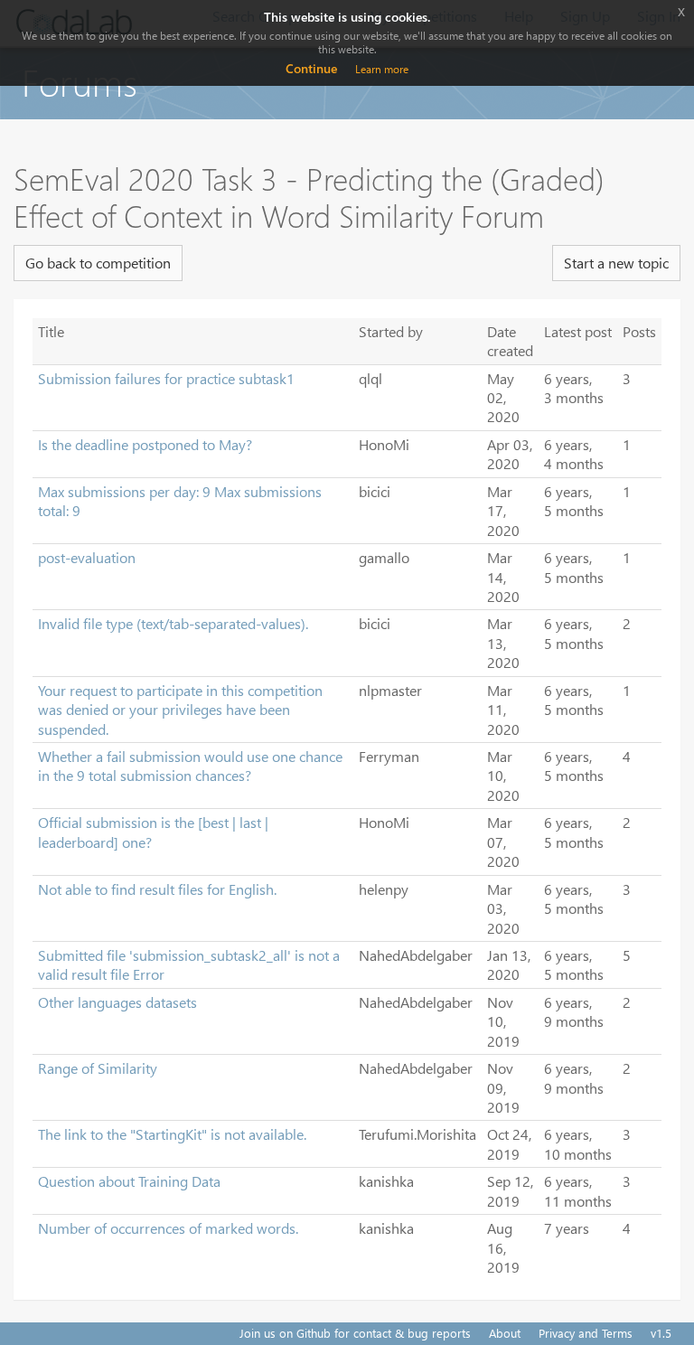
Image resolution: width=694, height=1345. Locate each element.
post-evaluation (87, 557)
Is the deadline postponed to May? (145, 444)
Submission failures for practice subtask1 (166, 378)
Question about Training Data (129, 1180)
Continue (311, 68)
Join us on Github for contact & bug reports (355, 1332)
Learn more (381, 69)
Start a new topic (616, 262)
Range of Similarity (97, 1067)
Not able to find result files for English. (157, 888)
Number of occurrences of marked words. (168, 1227)
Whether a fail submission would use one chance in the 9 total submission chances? (190, 766)
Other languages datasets (117, 1001)
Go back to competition (98, 262)
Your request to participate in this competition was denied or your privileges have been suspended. (180, 709)
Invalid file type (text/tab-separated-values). (173, 623)
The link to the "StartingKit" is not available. (172, 1133)
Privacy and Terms (586, 1332)
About (504, 1332)
